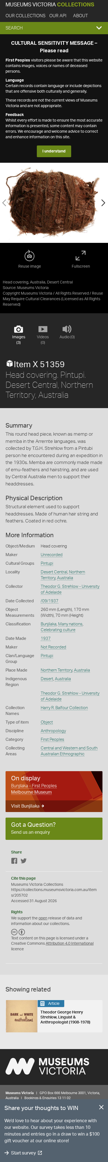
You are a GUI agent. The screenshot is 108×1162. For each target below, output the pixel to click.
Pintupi (47, 563)
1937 (46, 638)
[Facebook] (14, 862)
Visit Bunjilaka (25, 806)
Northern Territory (56, 670)
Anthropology (53, 731)
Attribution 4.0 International (70, 944)
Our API (57, 16)
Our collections (25, 16)
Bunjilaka (48, 624)
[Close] (101, 1108)
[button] (54, 28)
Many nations (70, 624)
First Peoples (52, 739)
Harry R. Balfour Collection (64, 708)
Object (47, 722)
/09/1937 (49, 601)
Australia (65, 578)
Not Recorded (53, 647)
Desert (47, 679)
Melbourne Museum (31, 792)
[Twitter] (23, 862)
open (42, 918)
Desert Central (54, 572)
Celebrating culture (58, 630)
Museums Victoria (50, 5)
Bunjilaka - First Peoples (34, 786)
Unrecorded (52, 555)
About (80, 16)
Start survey (23, 1153)
